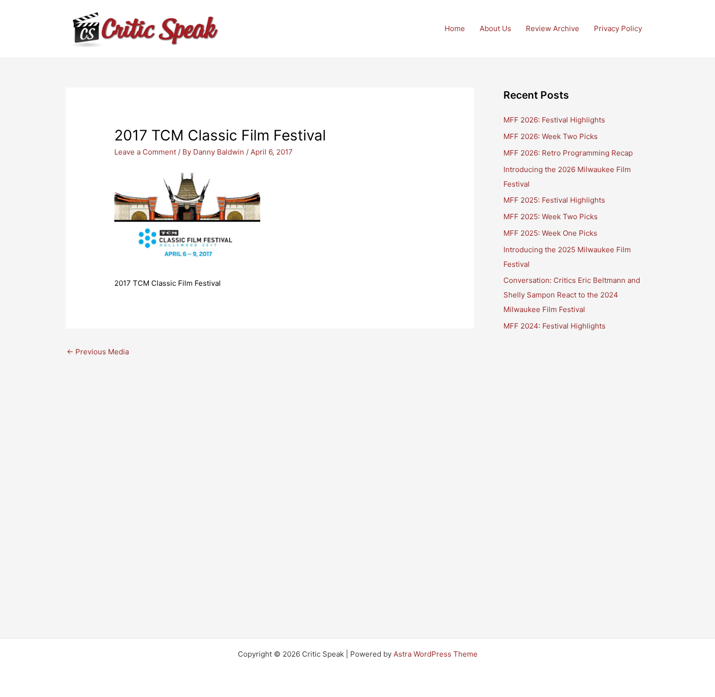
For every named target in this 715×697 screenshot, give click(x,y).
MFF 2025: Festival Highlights (554, 200)
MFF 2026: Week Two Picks (550, 136)
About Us (495, 28)
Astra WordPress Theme (435, 654)
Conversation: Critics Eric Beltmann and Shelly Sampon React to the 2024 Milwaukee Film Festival (571, 295)
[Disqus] (270, 483)
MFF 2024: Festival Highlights (554, 326)
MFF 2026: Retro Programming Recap (568, 152)
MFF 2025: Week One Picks (550, 233)
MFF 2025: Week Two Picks (550, 216)
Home (455, 28)
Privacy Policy (618, 28)
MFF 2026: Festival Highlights (554, 119)
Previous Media (98, 351)
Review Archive (552, 28)
